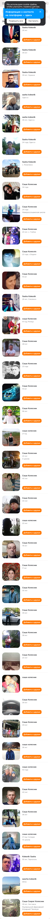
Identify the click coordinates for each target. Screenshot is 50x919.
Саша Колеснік (29, 251)
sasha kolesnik (28, 94)
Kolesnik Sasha (29, 856)
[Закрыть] (40, 12)
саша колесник (29, 431)
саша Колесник (29, 318)
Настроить (33, 21)
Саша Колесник (29, 184)
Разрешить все (16, 21)
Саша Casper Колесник (33, 901)
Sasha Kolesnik (29, 27)
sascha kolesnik (29, 879)
